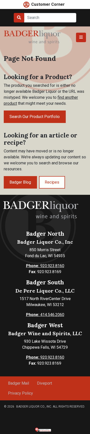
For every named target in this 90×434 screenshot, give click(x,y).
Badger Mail (18, 383)
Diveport (44, 383)
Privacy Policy (20, 393)
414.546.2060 (45, 314)
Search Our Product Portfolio (35, 116)
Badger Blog (20, 182)
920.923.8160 (45, 265)
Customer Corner (48, 4)
